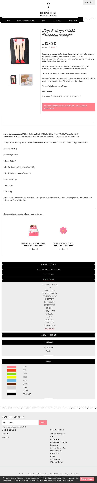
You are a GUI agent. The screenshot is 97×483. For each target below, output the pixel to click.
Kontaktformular (55, 451)
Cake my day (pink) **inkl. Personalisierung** (33, 245)
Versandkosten (55, 459)
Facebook (5, 434)
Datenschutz (54, 439)
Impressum (54, 445)
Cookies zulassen (87, 479)
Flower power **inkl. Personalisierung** (63, 245)
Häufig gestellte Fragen (58, 442)
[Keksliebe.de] (48, 9)
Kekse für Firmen (48, 335)
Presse (52, 456)
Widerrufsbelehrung (57, 462)
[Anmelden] (86, 2)
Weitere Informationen (65, 480)
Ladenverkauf (54, 453)
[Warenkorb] (91, 2)
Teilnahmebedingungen (58, 434)
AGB (51, 437)
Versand (54, 47)
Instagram (5, 437)
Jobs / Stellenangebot (58, 448)
